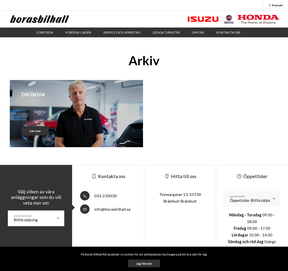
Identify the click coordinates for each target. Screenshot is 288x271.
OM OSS (198, 32)
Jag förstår (144, 263)
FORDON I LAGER (78, 32)
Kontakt (277, 5)
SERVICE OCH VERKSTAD (121, 32)
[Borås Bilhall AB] (39, 19)
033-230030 (105, 195)
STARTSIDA (44, 32)
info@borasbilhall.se (112, 209)
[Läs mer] (203, 19)
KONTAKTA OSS (228, 32)
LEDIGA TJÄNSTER (166, 32)
